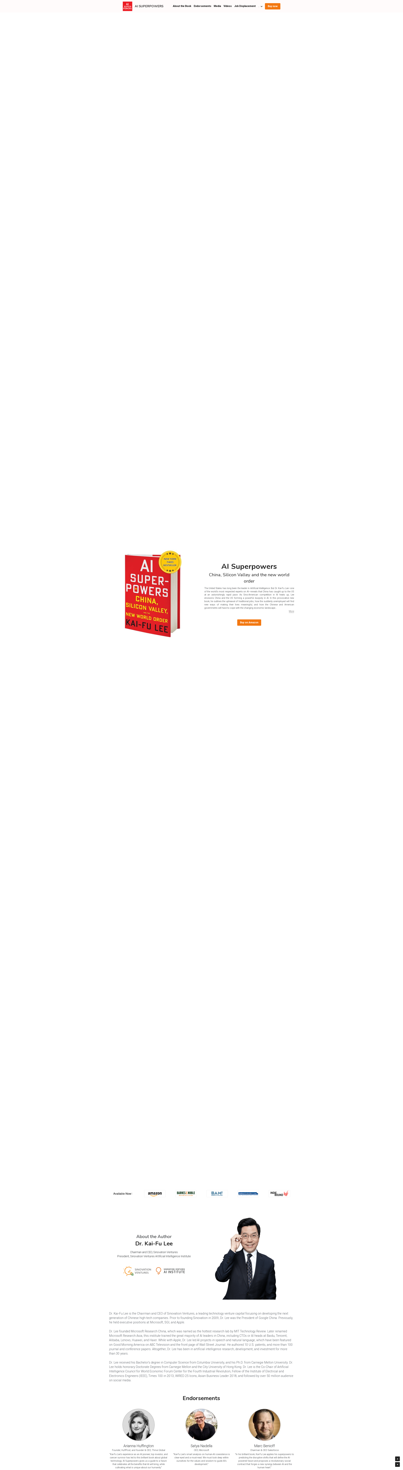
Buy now (273, 6)
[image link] (127, 6)
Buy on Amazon (249, 622)
